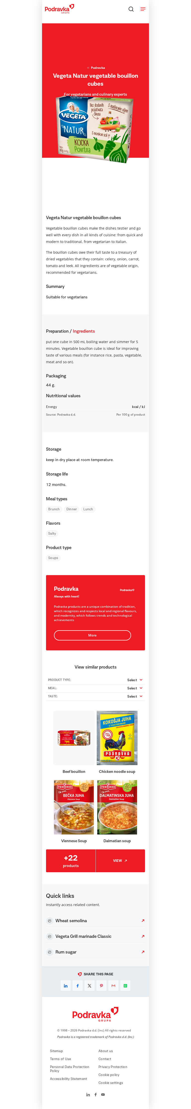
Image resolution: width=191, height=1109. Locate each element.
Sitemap (56, 1051)
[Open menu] (143, 9)
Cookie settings (110, 1083)
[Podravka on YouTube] (103, 1095)
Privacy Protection (112, 1067)
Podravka (98, 68)
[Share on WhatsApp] (125, 985)
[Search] (131, 9)
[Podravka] (59, 12)
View (117, 861)
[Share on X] (90, 985)
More (92, 635)
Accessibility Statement (68, 1079)
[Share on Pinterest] (101, 985)
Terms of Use (60, 1059)
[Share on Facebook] (78, 985)
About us (105, 1051)
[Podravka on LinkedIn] (88, 1095)
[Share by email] (113, 985)
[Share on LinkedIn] (66, 985)
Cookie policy (109, 1075)
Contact (104, 1059)
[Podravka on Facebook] (96, 1095)
